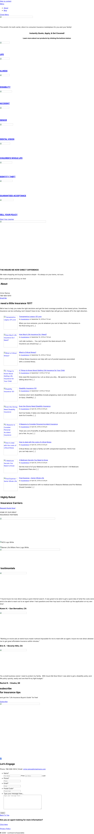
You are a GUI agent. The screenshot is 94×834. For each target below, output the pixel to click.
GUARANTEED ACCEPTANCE (13, 195)
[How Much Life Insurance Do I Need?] (10, 347)
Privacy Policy (5, 829)
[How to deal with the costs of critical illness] (10, 455)
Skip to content (5, 1)
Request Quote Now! (7, 508)
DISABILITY (5, 87)
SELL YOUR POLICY (9, 214)
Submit (2, 813)
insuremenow (25, 319)
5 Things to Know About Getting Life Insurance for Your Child (42, 370)
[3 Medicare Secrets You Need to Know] (10, 472)
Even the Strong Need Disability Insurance (34, 406)
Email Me (3, 298)
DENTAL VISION (7, 139)
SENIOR (3, 120)
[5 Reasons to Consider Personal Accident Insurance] (10, 436)
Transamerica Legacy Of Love (30, 316)
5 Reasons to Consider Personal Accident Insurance (38, 424)
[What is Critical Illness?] (10, 365)
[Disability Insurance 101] (10, 401)
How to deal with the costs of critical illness (35, 442)
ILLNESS (3, 71)
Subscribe (4, 702)
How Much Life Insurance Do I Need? (33, 334)
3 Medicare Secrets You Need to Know (33, 460)
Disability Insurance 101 (28, 388)
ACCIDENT (5, 103)
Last (43, 776)
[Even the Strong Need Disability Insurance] (10, 419)
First (22, 776)
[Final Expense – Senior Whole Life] (10, 490)
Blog (5, 10)
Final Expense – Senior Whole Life (31, 478)
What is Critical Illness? (27, 352)
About (6, 8)
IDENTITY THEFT (8, 176)
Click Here (4, 824)
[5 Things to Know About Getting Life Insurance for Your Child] (10, 383)
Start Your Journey (7, 219)
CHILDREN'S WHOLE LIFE (11, 158)
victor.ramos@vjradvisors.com (34, 769)
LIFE (2, 54)
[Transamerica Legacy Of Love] (10, 329)
